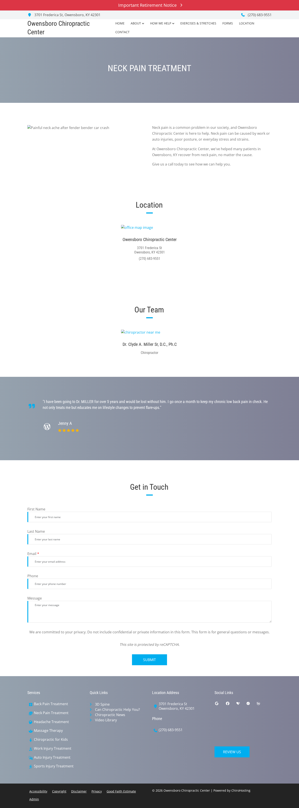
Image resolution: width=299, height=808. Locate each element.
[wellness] (262, 704)
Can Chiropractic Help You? (117, 709)
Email (33, 553)
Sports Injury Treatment (54, 766)
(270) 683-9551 (259, 14)
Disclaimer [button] (79, 791)
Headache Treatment (51, 722)
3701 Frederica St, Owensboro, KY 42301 (66, 14)
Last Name (36, 531)
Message (34, 598)
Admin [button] (34, 799)
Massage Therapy (48, 730)
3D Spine (102, 704)
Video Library (106, 720)
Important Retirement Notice (147, 5)
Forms (227, 23)
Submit (149, 659)
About (136, 23)
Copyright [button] (59, 791)
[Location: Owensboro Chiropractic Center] (149, 227)
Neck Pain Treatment (51, 713)
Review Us (232, 751)
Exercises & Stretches (198, 23)
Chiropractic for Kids (51, 739)
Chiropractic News (110, 714)
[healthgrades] (241, 704)
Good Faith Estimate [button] (121, 791)
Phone (32, 576)
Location (246, 23)
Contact (122, 32)
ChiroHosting (240, 790)
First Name (36, 509)
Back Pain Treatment (51, 704)
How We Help (160, 23)
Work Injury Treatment (52, 748)
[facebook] (230, 704)
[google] (220, 704)
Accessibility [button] (38, 791)
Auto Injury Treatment (52, 757)
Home (120, 23)
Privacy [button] (96, 791)
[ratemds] (251, 704)
